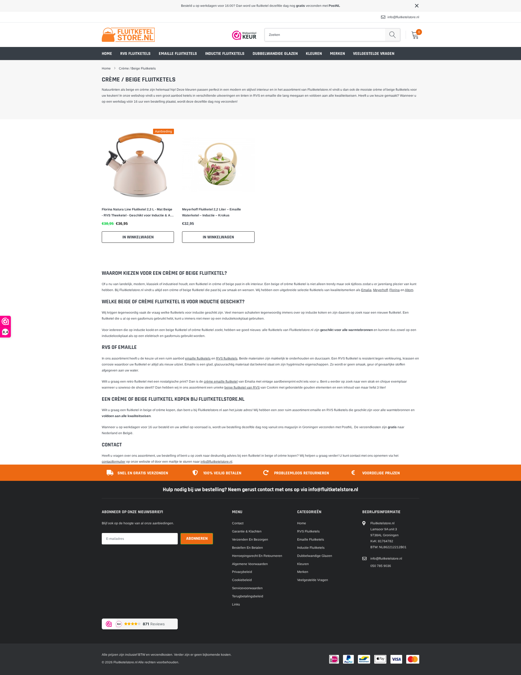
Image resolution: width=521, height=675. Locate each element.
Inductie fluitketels (224, 53)
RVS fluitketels (135, 53)
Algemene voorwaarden (250, 564)
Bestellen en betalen (247, 548)
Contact (237, 523)
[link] (138, 165)
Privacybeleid (242, 572)
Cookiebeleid (242, 580)
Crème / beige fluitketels (137, 68)
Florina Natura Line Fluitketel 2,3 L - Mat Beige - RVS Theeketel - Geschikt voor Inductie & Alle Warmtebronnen (138, 212)
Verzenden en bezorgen (250, 539)
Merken (337, 53)
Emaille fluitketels (178, 53)
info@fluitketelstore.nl (403, 17)
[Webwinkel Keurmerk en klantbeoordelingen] (244, 35)
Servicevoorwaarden (247, 588)
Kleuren (314, 53)
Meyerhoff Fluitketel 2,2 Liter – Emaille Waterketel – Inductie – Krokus (211, 212)
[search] (392, 35)
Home (107, 53)
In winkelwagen (138, 237)
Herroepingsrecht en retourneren (257, 556)
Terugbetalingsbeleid (247, 596)
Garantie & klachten (247, 531)
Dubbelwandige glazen (275, 53)
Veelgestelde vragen (373, 53)
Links (236, 604)
